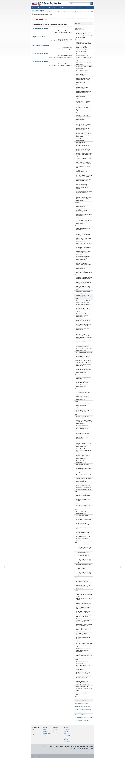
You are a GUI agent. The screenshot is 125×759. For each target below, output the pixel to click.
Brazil (76, 98)
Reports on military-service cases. (83, 305)
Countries (45, 735)
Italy (76, 414)
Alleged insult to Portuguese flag (83, 506)
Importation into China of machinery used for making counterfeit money (83, 186)
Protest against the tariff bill (82, 75)
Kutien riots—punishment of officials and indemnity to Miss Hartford (83, 149)
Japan (76, 431)
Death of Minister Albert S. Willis (83, 405)
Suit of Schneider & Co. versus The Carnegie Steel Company (83, 240)
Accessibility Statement (66, 730)
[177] (40, 28)
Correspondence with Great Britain (83, 564)
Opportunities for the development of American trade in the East (83, 587)
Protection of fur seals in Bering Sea (84, 349)
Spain (76, 590)
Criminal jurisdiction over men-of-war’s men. (84, 561)
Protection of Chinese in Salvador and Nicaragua (83, 163)
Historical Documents (45, 730)
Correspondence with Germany (83, 545)
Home (33, 729)
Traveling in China (84, 167)
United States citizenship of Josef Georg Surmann (83, 288)
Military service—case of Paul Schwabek (82, 71)
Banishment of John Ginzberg (82, 512)
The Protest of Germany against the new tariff (84, 278)
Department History (47, 733)
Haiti (76, 388)
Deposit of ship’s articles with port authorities (83, 102)
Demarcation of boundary (82, 461)
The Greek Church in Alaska (82, 516)
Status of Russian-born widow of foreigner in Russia (83, 532)
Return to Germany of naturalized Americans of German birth (83, 315)
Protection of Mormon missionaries (84, 215)
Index (76, 696)
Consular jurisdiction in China (82, 139)
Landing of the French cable (82, 268)
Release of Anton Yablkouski (82, 539)
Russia (76, 509)
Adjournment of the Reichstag (82, 329)
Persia (76, 491)
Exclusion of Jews (84, 528)
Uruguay (77, 690)
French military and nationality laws (84, 244)
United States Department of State (82, 748)
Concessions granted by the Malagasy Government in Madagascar (83, 263)
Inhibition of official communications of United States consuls (83, 604)
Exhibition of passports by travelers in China (84, 176)
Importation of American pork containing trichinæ (83, 297)
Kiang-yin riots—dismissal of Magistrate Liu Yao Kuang (82, 172)
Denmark (77, 202)
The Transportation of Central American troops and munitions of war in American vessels (83, 370)
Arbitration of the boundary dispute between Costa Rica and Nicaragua (84, 199)
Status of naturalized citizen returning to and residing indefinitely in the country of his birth (83, 671)
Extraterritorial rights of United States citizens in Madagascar (83, 258)
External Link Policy (67, 735)
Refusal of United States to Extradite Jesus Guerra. (84, 469)
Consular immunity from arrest (83, 666)
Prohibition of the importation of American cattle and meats (83, 253)
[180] (40, 53)
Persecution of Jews (83, 500)
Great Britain (78, 332)
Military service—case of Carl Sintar (84, 63)
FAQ (33, 734)
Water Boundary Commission (82, 465)
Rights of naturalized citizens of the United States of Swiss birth (84, 650)
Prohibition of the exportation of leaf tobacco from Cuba (84, 598)
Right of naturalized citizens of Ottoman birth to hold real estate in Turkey (83, 683)
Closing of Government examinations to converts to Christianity (83, 144)
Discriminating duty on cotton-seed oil (84, 36)
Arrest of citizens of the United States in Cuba (84, 594)
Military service (83, 520)
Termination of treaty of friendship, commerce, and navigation (84, 222)
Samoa (76, 542)
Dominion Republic (79, 218)
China (76, 122)
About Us (55, 729)
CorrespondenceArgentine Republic (79, 29)
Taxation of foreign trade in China (83, 159)
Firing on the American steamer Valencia (83, 608)
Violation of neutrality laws (82, 634)
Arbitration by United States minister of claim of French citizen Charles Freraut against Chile (83, 117)
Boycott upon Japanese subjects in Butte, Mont (83, 434)
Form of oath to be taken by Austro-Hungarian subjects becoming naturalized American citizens (84, 80)
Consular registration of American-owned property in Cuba (83, 630)
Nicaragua (77, 472)
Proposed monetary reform (82, 438)
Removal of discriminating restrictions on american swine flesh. (83, 427)
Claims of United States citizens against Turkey (84, 687)
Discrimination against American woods (83, 325)
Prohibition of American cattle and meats (83, 92)
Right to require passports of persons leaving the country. (82, 398)
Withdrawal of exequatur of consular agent (84, 381)
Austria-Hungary (78, 39)
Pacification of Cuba (83, 638)
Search (33, 731)
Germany (77, 274)
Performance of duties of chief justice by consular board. (84, 568)
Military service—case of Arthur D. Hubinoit (83, 248)
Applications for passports (82, 88)
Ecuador (77, 225)
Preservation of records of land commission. (84, 549)
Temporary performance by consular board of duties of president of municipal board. (84, 555)
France (76, 232)
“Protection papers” (83, 693)
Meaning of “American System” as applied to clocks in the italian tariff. (84, 422)
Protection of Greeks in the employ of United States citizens (83, 678)
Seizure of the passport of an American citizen (83, 43)
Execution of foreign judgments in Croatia (83, 46)
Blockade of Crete (84, 342)
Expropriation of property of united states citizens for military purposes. (84, 617)
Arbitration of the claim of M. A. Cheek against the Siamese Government (83, 581)
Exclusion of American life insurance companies (83, 310)
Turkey (76, 659)
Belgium (77, 85)
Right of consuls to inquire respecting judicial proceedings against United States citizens (83, 456)
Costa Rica (77, 195)
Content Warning (67, 741)
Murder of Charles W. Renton (82, 411)
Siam (76, 577)
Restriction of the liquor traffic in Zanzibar (83, 345)
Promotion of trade (83, 105)
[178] (40, 37)
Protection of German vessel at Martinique (83, 292)
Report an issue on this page (38, 756)
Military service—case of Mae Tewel (84, 67)
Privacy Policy (66, 733)
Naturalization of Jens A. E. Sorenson (84, 206)
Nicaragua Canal (83, 475)
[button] (42, 7)
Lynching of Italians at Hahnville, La (84, 417)
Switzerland (77, 641)
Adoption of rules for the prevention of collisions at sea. (84, 155)
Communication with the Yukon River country (83, 357)
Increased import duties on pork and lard (83, 235)
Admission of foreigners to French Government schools (84, 271)
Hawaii (76, 401)
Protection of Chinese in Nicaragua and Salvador (83, 488)
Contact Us (55, 731)
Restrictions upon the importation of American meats (84, 645)
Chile (76, 112)
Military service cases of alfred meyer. (83, 301)
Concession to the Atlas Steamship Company (83, 484)
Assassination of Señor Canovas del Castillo (84, 625)
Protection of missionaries (82, 662)
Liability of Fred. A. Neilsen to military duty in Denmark (82, 210)
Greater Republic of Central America (83, 360)
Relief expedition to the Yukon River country (84, 353)
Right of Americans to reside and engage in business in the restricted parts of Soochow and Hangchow (84, 134)
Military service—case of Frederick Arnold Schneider (84, 655)
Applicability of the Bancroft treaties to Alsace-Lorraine (84, 320)
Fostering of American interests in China (83, 125)
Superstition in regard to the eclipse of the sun (84, 192)
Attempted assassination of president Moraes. (84, 109)
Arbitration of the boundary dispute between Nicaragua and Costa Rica (84, 364)
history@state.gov (89, 751)
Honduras (77, 408)
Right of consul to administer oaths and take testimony (83, 393)
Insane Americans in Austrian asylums (82, 54)
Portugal (77, 503)
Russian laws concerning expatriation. (82, 524)
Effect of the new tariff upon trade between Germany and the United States (83, 282)
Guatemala (77, 374)
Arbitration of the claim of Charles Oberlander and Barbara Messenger (84, 445)
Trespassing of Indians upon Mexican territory (84, 450)
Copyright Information (66, 738)
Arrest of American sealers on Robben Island (83, 535)
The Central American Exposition (83, 378)
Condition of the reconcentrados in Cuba (83, 612)
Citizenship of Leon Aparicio (82, 385)
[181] (40, 61)
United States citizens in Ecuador (83, 229)
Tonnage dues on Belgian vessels (83, 96)
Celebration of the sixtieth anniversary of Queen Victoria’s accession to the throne (84, 336)
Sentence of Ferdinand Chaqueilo (83, 621)
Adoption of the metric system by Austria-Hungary (83, 59)
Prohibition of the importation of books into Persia (83, 495)
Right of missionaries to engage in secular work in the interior (83, 181)
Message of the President (80, 25)
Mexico (76, 441)
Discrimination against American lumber (83, 33)
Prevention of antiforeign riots (83, 129)
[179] (40, 45)
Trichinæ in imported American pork (83, 50)
